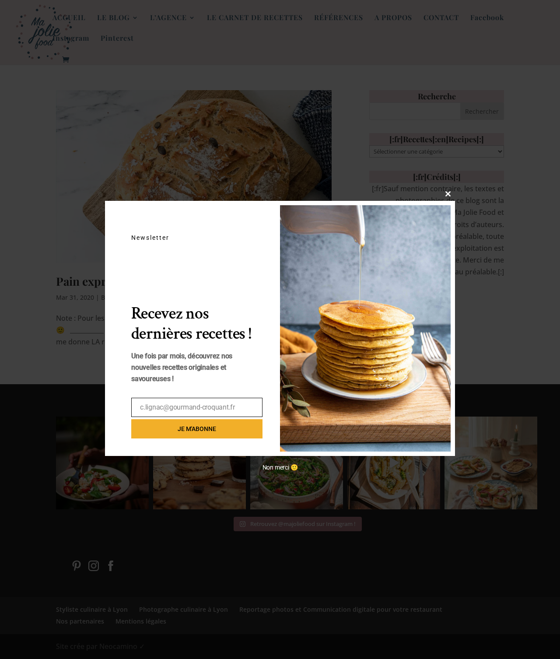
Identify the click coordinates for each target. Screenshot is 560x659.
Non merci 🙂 (280, 467)
